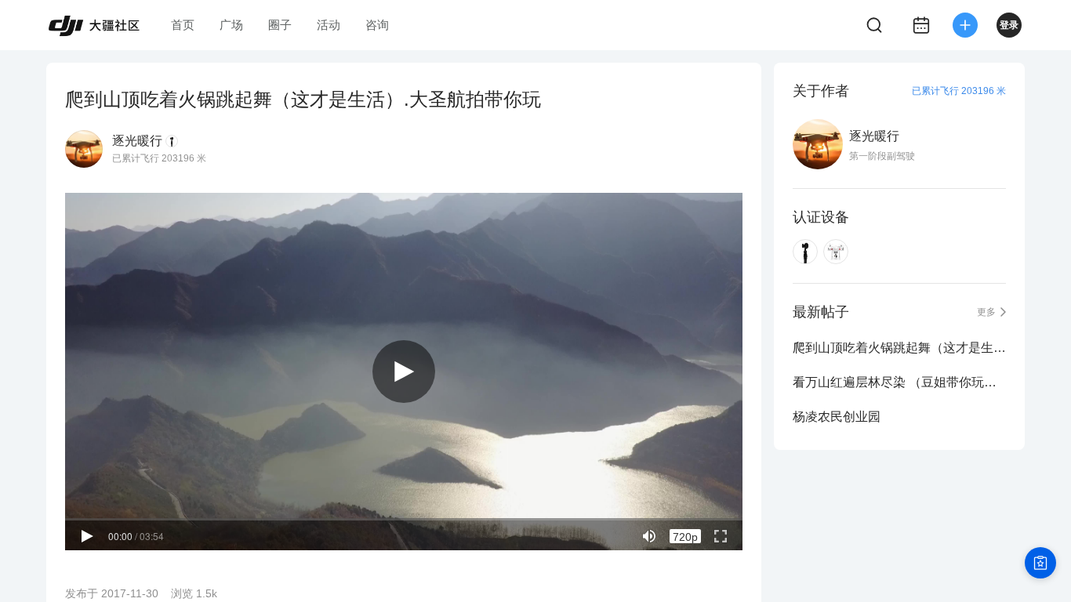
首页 (182, 24)
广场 (231, 24)
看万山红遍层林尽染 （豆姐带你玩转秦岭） (899, 382)
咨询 (377, 24)
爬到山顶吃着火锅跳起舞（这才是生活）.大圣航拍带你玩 (899, 347)
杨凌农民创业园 (836, 416)
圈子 (280, 24)
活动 (328, 24)
